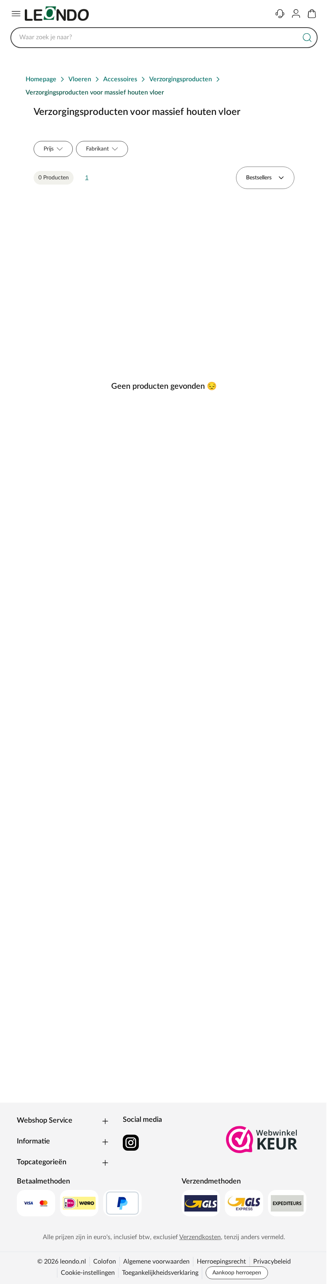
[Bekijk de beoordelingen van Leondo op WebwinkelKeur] (262, 1139)
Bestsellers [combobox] (259, 178)
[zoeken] (307, 37)
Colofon (104, 1261)
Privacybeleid (272, 1261)
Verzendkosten (200, 1237)
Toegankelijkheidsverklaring (160, 1273)
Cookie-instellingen (88, 1273)
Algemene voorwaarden (156, 1261)
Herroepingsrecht (221, 1261)
